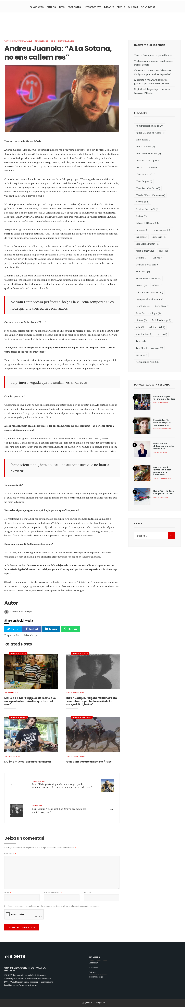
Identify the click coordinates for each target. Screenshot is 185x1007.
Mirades (109, 7)
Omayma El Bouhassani (149, 299)
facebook (33, 629)
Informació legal (96, 977)
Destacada (62, 41)
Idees (62, 7)
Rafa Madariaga (161, 320)
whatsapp (72, 629)
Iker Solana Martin (147, 243)
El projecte (93, 967)
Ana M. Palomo (145, 146)
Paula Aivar (162, 306)
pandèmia (142, 306)
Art (139, 167)
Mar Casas (143, 271)
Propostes (74, 7)
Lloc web (88, 892)
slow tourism (144, 334)
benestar (154, 167)
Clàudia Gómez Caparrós (150, 195)
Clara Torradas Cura (148, 188)
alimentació (143, 139)
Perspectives (93, 7)
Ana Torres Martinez (148, 153)
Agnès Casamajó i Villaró (150, 132)
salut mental (157, 327)
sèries (162, 334)
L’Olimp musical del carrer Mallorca (27, 761)
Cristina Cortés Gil (147, 209)
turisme (141, 355)
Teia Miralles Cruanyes (149, 348)
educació (142, 230)
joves (163, 250)
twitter (14, 629)
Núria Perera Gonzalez (149, 292)
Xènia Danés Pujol (147, 362)
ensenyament (162, 230)
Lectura (141, 257)
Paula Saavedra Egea (148, 313)
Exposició (158, 237)
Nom (7, 892)
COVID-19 (142, 202)
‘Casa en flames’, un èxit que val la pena (153, 55)
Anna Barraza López (148, 160)
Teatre (141, 341)
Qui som (133, 7)
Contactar (148, 7)
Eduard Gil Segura (147, 223)
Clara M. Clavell (145, 174)
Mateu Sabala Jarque (23, 41)
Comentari (10, 853)
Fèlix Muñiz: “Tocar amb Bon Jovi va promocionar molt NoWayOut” (59, 809)
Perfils (121, 7)
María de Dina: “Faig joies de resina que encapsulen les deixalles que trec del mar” (30, 701)
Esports (141, 237)
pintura (141, 320)
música (157, 285)
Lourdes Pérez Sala (147, 264)
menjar (141, 285)
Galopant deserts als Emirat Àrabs (89, 761)
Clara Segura (144, 181)
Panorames (37, 7)
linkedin (53, 629)
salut (140, 327)
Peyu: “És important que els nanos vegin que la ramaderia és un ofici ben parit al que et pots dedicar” (62, 784)
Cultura (141, 216)
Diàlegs (51, 7)
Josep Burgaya (145, 250)
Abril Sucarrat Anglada (149, 125)
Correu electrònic (53, 892)
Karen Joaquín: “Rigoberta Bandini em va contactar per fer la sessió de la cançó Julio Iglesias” (91, 701)
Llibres (158, 257)
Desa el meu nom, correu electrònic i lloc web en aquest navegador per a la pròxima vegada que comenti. (54, 906)
